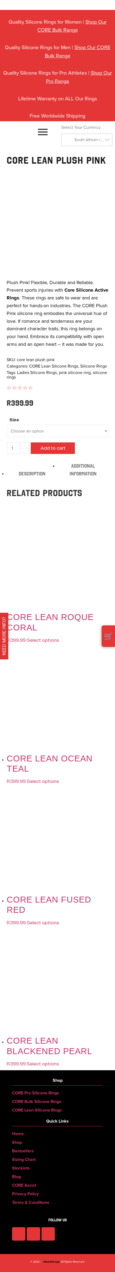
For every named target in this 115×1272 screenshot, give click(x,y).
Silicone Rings (93, 366)
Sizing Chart (24, 1159)
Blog (16, 1177)
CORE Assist (24, 1185)
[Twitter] (48, 1234)
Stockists (21, 1168)
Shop (17, 1142)
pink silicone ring (75, 372)
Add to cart (53, 448)
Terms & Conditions (30, 1202)
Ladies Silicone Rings (37, 372)
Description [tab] (32, 473)
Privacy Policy (25, 1194)
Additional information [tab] (83, 469)
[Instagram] (33, 1234)
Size (14, 420)
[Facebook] (18, 1234)
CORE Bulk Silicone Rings (36, 1101)
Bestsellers (23, 1151)
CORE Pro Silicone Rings (35, 1093)
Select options (43, 781)
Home (18, 1134)
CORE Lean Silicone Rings (53, 366)
